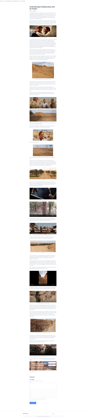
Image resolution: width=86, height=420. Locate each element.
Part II (31, 359)
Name (30, 390)
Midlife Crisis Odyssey (25, 413)
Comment (31, 382)
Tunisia (34, 371)
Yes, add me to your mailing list (33, 400)
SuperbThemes (47, 416)
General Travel (31, 371)
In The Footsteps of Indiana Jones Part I (48, 358)
